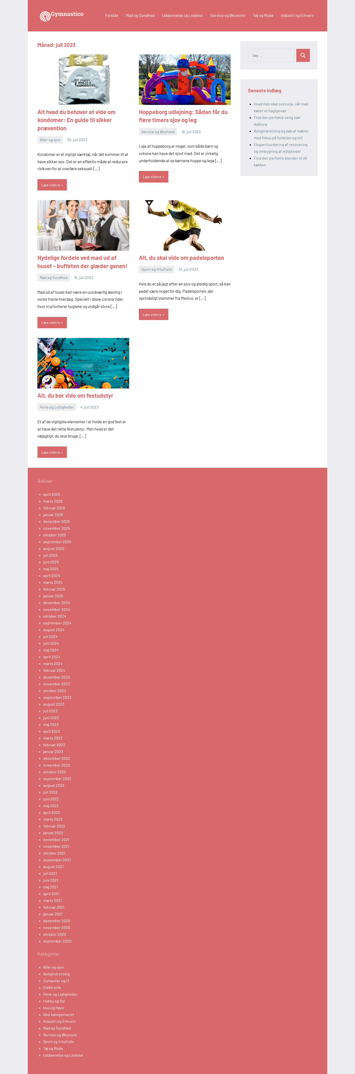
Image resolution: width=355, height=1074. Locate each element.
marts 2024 (53, 663)
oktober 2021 (54, 853)
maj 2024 (51, 650)
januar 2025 (53, 595)
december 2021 (56, 839)
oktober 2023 (54, 690)
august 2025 (53, 548)
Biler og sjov (50, 139)
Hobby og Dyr (54, 1001)
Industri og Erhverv (297, 15)
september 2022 (57, 778)
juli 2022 (50, 792)
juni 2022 (51, 798)
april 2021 (51, 893)
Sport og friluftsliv (156, 269)
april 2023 (51, 731)
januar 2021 (53, 914)
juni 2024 (51, 643)
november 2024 (56, 609)
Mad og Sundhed (140, 15)
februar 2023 (54, 744)
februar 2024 (54, 670)
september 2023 (57, 697)
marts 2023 (52, 738)
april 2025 (51, 575)
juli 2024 (50, 636)
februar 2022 (54, 826)
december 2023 (56, 677)
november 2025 (56, 528)
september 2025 (57, 541)
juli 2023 (50, 711)
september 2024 (57, 623)
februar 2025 (54, 589)
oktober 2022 (54, 771)
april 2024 (51, 656)
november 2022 (56, 765)
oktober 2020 (54, 934)
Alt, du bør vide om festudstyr (75, 395)
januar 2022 (53, 832)
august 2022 (53, 785)
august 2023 (53, 704)
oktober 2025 (54, 535)
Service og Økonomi (227, 15)
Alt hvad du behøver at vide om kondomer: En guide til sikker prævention (76, 120)
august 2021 (53, 866)
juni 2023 (51, 717)
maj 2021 (50, 886)
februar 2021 (53, 907)
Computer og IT (56, 980)
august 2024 (53, 629)
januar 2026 (53, 514)
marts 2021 (52, 900)
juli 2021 (50, 873)
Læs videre (50, 185)
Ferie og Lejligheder (57, 407)
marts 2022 (53, 819)
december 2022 (56, 758)
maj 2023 (50, 724)
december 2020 (56, 920)
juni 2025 (51, 562)
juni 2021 (50, 880)
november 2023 (56, 683)
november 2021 (56, 846)
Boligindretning (56, 974)
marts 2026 (52, 501)
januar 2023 (53, 751)
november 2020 (56, 927)
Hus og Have (53, 1007)
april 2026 (51, 494)
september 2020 (57, 941)
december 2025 (56, 521)
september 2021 (57, 859)
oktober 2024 (54, 616)
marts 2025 (52, 582)
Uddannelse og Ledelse (182, 15)
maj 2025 (50, 568)
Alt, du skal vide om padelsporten (181, 257)
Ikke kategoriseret (58, 1014)
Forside (111, 15)
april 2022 (51, 812)
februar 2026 (54, 507)
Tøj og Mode (263, 15)
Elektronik (52, 987)
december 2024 (56, 602)
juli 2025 (50, 555)
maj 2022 (51, 805)
